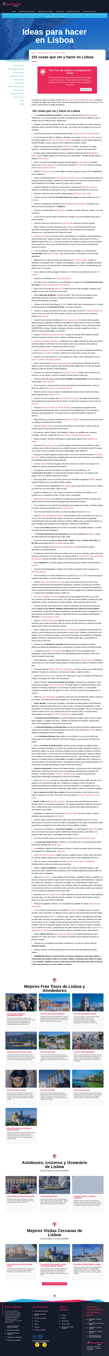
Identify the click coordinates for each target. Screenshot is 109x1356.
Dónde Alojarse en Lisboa (19, 14)
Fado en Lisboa (49, 16)
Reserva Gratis (86, 89)
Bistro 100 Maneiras (62, 285)
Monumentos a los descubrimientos (58, 388)
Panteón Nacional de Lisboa (60, 363)
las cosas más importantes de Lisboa (79, 100)
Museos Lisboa (65, 14)
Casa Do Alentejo (69, 630)
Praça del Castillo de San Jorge (53, 582)
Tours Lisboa (66, 1323)
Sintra (56, 16)
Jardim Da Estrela (47, 620)
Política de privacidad (14, 1340)
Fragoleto (72, 910)
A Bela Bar (60, 210)
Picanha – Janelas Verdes (65, 774)
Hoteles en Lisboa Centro (27, 11)
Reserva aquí (43, 316)
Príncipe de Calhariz (79, 260)
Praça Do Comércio (57, 801)
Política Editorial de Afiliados (13, 1333)
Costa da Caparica (39, 572)
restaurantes (59, 543)
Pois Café (79, 165)
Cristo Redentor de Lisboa (68, 398)
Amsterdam (65, 1320)
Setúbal (63, 304)
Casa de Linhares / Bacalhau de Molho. (46, 359)
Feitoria (51, 285)
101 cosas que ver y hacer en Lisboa (51, 53)
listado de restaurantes (61, 714)
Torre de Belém (73, 419)
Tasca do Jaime (89, 137)
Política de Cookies (13, 1330)
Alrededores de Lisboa (100, 14)
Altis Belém (59, 816)
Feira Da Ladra (46, 171)
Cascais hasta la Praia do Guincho (86, 134)
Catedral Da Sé (54, 395)
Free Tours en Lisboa (89, 11)
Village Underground (48, 165)
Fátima (36, 1321)
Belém (87, 512)
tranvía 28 (58, 289)
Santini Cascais (43, 158)
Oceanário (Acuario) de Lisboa (52, 335)
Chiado (54, 492)
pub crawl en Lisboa (53, 894)
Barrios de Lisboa (7, 14)
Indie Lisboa (65, 486)
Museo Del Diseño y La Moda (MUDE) (55, 407)
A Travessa (46, 780)
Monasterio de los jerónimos (75, 204)
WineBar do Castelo (51, 651)
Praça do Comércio (69, 372)
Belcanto (44, 285)
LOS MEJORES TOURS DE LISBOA (54, 1283)
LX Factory (46, 877)
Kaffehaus (66, 146)
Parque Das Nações (63, 278)
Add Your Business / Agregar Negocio (13, 1326)
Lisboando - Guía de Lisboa (95, 1328)
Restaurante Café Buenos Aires (65, 547)
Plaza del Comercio (89, 187)
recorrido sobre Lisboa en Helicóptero (80, 861)
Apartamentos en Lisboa (45, 11)
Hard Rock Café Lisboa (86, 838)
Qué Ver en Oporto (40, 1329)
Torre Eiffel (47, 353)
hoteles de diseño (71, 813)
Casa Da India (67, 223)
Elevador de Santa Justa (49, 350)
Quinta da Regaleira (48, 515)
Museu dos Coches (56, 685)
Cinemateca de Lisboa (62, 934)
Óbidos (91, 534)
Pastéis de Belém (90, 115)
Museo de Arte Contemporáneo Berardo (75, 435)
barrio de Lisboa (53, 253)
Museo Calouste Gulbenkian (48, 341)
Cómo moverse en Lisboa (77, 14)
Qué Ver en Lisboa (31, 14)
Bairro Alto (41, 464)
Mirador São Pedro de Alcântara (61, 669)
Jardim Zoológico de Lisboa (47, 597)
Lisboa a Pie (49, 676)
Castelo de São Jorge (82, 193)
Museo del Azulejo (47, 697)
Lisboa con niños (56, 14)
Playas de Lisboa (89, 14)
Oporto (64, 1318)
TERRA (92, 479)
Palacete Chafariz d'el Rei (45, 168)
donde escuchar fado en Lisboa (59, 140)
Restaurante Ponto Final (85, 660)
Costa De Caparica (93, 311)
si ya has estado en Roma (50, 617)
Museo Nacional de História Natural (67, 178)
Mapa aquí (56, 845)
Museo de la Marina (65, 508)
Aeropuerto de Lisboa (73, 11)
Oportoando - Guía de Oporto (96, 1332)
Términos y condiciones (14, 1337)
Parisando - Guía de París (95, 1319)
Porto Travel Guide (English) (67, 1327)
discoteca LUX (50, 445)
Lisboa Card (59, 11)
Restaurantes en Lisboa (44, 14)
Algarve (64, 1315)
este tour (35, 404)
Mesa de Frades (43, 236)
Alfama (69, 227)
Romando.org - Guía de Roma (96, 1324)
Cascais (61, 16)
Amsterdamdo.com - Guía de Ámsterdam (95, 1336)
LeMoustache (83, 162)
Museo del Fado (43, 499)
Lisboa (14, 11)
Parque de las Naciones (46, 855)
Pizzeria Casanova (70, 320)
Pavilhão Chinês (47, 426)
